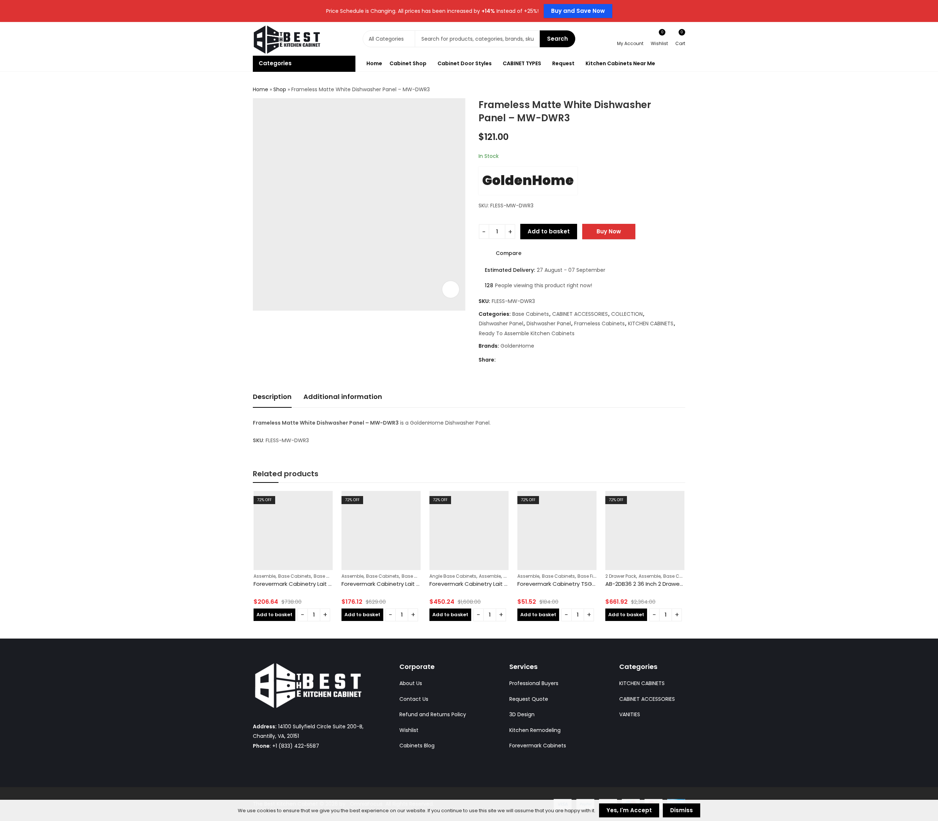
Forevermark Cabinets (537, 745)
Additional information (342, 396)
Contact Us (413, 699)
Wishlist (408, 730)
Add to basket (549, 231)
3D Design (522, 714)
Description (272, 396)
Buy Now (609, 231)
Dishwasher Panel (501, 323)
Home (260, 89)
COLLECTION (627, 314)
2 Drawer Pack (620, 576)
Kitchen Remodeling (535, 730)
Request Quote (528, 699)
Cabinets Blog (417, 745)
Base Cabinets (530, 314)
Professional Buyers (533, 683)
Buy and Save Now (578, 11)
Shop (279, 89)
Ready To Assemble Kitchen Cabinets (527, 333)
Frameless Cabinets (599, 323)
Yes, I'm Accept (629, 810)
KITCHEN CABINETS (650, 323)
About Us (410, 683)
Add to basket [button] (274, 614)
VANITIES (629, 714)
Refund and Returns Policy (432, 714)
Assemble (265, 576)
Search (557, 38)
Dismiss (681, 810)
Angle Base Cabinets (452, 576)
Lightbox (450, 289)
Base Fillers (589, 576)
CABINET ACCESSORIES (580, 314)
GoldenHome (528, 180)
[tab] (272, 397)
